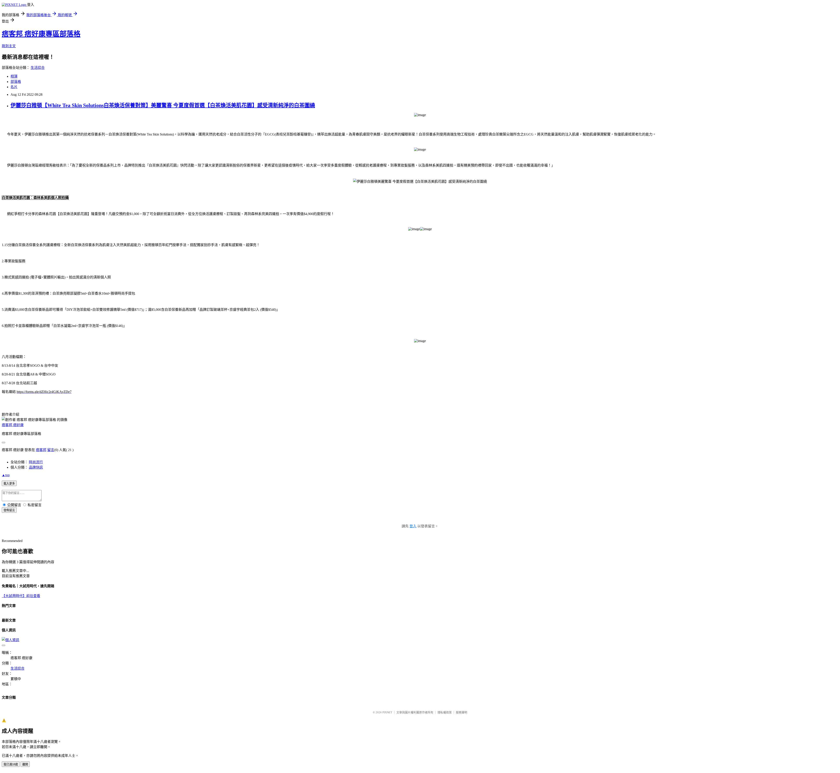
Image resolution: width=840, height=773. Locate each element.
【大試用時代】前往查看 (21, 596)
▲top (6, 475)
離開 (25, 764)
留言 (50, 450)
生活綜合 (38, 67)
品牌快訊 (36, 467)
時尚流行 (36, 462)
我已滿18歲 (11, 764)
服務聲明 (461, 712)
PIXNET (387, 712)
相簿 (14, 76)
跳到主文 (9, 46)
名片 (14, 87)
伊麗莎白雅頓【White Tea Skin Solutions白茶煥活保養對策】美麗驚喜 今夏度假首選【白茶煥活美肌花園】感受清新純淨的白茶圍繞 (162, 105)
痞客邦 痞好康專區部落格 (41, 34)
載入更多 (9, 483)
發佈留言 (9, 510)
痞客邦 (41, 450)
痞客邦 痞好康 (13, 425)
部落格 (15, 81)
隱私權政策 (445, 712)
